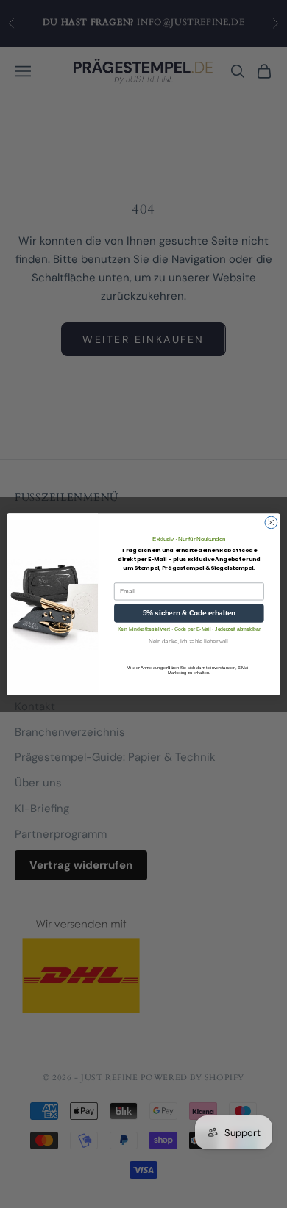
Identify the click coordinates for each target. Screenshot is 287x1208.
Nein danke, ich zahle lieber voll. (189, 641)
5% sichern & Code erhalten (189, 612)
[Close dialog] (271, 522)
